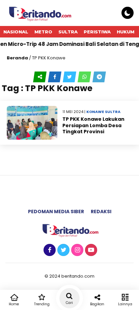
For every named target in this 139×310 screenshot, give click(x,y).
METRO (43, 31)
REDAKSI (101, 211)
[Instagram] (76, 250)
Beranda (17, 58)
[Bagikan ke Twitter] (70, 77)
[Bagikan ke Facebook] (55, 77)
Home (14, 304)
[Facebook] (49, 250)
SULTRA (68, 31)
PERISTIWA (97, 31)
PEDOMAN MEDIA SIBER (56, 211)
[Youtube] (90, 250)
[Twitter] (63, 250)
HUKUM (125, 31)
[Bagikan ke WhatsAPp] (85, 77)
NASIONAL (15, 31)
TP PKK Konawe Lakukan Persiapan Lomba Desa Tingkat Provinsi (93, 125)
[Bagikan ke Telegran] (99, 77)
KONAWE (95, 111)
